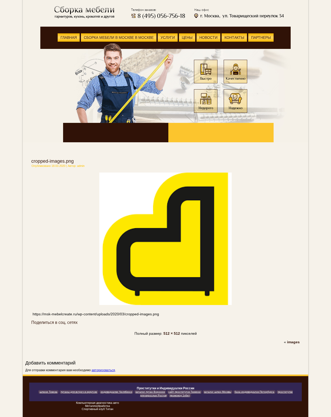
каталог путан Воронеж (150, 391)
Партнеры (261, 37)
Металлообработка (97, 405)
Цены (187, 37)
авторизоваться (103, 370)
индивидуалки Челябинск (116, 391)
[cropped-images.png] (165, 305)
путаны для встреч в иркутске (79, 391)
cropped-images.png (52, 161)
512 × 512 (171, 333)
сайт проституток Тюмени (184, 391)
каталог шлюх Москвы (217, 391)
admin (81, 165)
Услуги (168, 37)
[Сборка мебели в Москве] (83, 12)
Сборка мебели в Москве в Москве (119, 37)
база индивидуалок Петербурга (254, 391)
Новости (208, 37)
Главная (69, 37)
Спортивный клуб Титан (97, 409)
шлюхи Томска (48, 391)
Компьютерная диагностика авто (97, 402)
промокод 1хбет (180, 395)
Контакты (234, 37)
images (293, 342)
